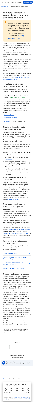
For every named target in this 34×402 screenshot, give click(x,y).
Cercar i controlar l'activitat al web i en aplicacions (16, 380)
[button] (2, 2)
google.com (8, 159)
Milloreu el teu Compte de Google (19, 6)
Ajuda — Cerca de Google (13, 2)
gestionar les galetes (13, 199)
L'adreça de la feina (10, 117)
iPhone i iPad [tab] (21, 121)
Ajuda (4, 375)
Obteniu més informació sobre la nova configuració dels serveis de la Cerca (18, 36)
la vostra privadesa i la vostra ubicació (19, 229)
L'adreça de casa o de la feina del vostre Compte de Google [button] (15, 258)
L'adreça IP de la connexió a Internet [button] (13, 268)
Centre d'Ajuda (5, 6)
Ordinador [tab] (7, 121)
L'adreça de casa (9, 115)
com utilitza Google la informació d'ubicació (15, 233)
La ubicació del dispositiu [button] (10, 253)
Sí (12, 347)
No (20, 347)
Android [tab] (14, 121)
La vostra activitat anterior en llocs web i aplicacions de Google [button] (15, 263)
